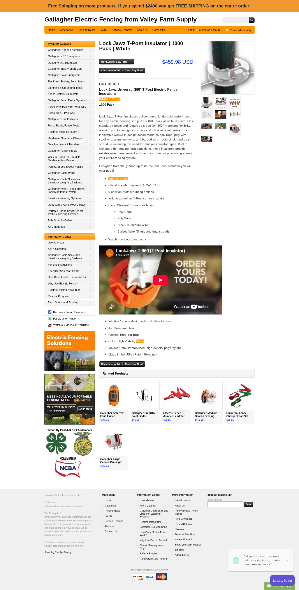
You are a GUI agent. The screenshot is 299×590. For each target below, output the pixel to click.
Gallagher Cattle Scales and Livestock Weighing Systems (65, 181)
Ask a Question (57, 249)
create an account (209, 30)
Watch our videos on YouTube (71, 325)
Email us (179, 549)
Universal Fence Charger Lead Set (237, 415)
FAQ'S (103, 30)
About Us (180, 505)
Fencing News (86, 30)
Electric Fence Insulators (62, 131)
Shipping (179, 529)
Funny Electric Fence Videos (186, 512)
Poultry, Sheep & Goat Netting (65, 166)
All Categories (56, 226)
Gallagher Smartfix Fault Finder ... (112, 415)
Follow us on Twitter (65, 318)
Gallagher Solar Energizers (64, 75)
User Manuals (56, 242)
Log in (191, 30)
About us (142, 30)
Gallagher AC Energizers (62, 62)
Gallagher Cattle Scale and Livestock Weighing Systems (65, 257)
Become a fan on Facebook (69, 312)
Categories (66, 30)
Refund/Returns (183, 524)
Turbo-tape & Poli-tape (61, 113)
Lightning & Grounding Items (65, 87)
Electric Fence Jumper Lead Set (174, 415)
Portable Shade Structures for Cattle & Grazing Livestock (65, 213)
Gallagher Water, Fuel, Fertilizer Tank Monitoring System (66, 190)
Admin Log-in (182, 555)
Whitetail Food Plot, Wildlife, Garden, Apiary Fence (64, 159)
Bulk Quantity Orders (60, 220)
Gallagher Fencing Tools (62, 150)
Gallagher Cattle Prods (61, 172)
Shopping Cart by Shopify (57, 552)
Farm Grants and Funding (63, 302)
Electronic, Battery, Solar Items (66, 81)
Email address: (215, 499)
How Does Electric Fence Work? (67, 277)
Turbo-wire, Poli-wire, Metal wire (67, 106)
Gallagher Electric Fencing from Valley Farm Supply (120, 19)
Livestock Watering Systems (64, 198)
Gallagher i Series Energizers (65, 50)
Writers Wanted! (183, 539)
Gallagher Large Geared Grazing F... (112, 461)
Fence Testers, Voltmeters (63, 94)
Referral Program (58, 296)
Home (51, 30)
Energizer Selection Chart (63, 271)
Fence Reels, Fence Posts (63, 125)
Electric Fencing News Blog (64, 289)
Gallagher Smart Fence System (66, 100)
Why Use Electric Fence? (63, 283)
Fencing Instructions (60, 264)
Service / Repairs (122, 30)
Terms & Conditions (185, 534)
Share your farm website (188, 544)
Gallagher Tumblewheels (63, 119)
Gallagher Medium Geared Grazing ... (206, 415)
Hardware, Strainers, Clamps (65, 138)
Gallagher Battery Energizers (65, 68)
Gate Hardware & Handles (63, 144)
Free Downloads (183, 518)
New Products (182, 500)
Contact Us (158, 30)
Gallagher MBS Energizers (64, 56)
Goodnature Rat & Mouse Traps (67, 204)
